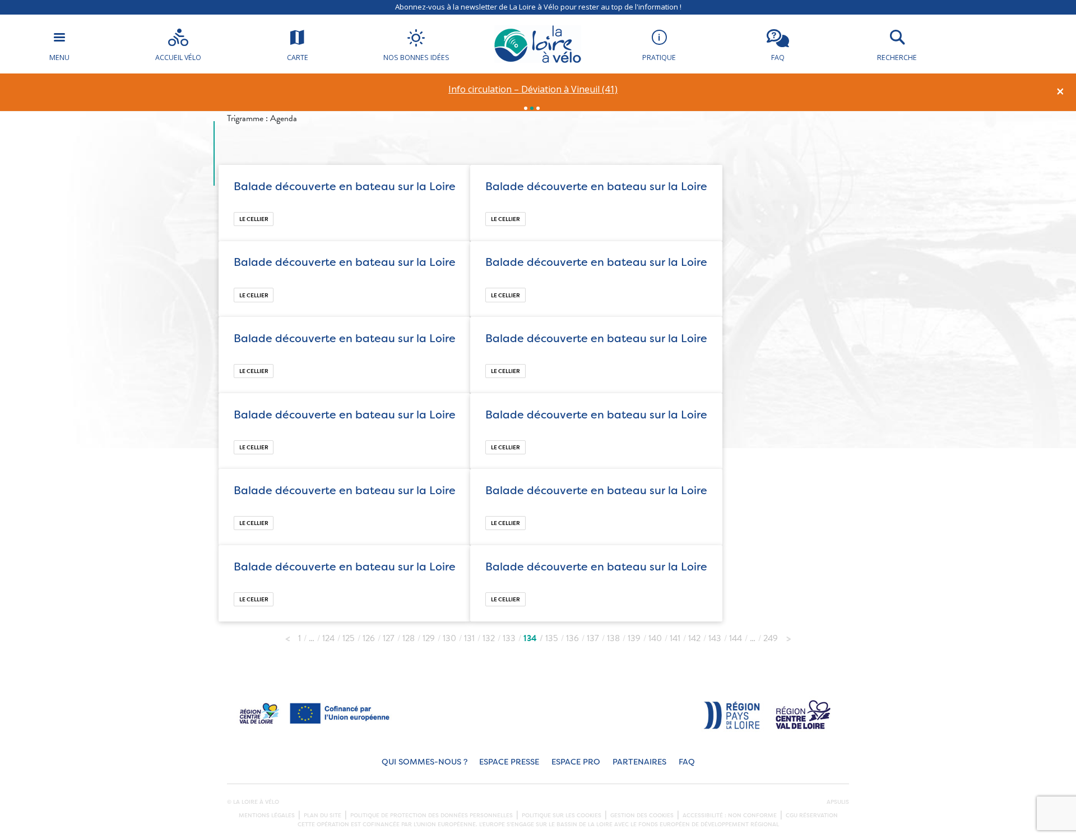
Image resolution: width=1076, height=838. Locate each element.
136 (572, 638)
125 (348, 638)
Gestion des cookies (642, 815)
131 (469, 638)
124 (328, 638)
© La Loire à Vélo (253, 802)
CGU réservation (812, 815)
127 (389, 638)
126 (369, 638)
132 (489, 638)
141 (675, 638)
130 (449, 638)
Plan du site (322, 815)
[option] (533, 89)
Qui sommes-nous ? (424, 762)
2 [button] (532, 108)
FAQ (687, 762)
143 (714, 638)
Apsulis (838, 802)
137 (593, 638)
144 (735, 638)
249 (770, 638)
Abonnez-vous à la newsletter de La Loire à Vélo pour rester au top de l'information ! (538, 7)
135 (551, 638)
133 (509, 638)
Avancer (788, 635)
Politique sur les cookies (561, 815)
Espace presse (509, 762)
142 (694, 638)
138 (613, 638)
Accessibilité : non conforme (730, 815)
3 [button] (538, 108)
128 (408, 638)
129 (429, 638)
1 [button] (525, 108)
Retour (287, 635)
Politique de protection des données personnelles (431, 815)
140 (655, 638)
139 (634, 638)
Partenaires (639, 762)
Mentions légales (267, 815)
